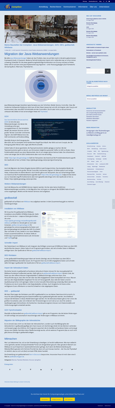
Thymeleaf (43, 112)
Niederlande (102, 166)
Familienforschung (101, 153)
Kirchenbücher (90, 164)
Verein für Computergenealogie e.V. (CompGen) (22, 405)
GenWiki (105, 159)
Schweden (98, 176)
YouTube (99, 179)
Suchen (88, 67)
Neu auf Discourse (93, 16)
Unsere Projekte (32, 50)
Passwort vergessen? (92, 120)
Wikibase (27, 202)
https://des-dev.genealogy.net (51, 175)
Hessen (92, 161)
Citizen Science (102, 148)
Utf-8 (87, 27)
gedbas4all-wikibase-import (41, 250)
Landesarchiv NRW (104, 164)
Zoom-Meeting (90, 181)
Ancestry (99, 146)
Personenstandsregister (92, 171)
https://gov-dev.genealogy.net (19, 158)
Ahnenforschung (91, 146)
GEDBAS (45, 50)
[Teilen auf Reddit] (62, 369)
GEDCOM (104, 156)
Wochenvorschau (91, 179)
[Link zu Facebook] (103, 1)
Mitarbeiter (26, 360)
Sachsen (105, 174)
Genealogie (98, 159)
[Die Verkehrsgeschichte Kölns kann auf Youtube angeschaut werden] (1, 204)
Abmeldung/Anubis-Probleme (93, 60)
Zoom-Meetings (99, 181)
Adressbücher (39, 50)
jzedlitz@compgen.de (17, 357)
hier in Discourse (35, 354)
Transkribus (105, 176)
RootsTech (98, 174)
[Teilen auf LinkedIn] (41, 369)
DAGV (95, 151)
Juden (97, 161)
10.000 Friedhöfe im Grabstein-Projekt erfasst (97, 47)
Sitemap (85, 1)
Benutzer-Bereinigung (91, 23)
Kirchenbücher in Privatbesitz (93, 50)
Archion (104, 146)
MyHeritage (94, 166)
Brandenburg (95, 148)
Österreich (107, 181)
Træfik (10, 238)
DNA (94, 153)
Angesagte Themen (93, 44)
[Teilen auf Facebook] (10, 369)
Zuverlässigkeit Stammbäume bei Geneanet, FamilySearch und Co (97, 56)
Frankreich (97, 156)
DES (99, 151)
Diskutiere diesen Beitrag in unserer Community (17, 382)
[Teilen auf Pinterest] (30, 369)
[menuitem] (85, 1)
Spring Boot (38, 360)
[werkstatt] (40, 29)
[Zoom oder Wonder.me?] (113, 204)
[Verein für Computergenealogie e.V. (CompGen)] (13, 7)
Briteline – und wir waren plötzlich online (96, 53)
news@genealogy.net (93, 135)
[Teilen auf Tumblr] (51, 369)
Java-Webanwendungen (18, 58)
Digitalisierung (105, 151)
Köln (97, 164)
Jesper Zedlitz (53, 50)
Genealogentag (90, 159)
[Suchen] (108, 71)
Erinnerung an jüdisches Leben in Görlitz (96, 18)
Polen (101, 171)
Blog (100, 1)
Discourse (31, 360)
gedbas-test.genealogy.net (21, 225)
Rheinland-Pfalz (91, 174)
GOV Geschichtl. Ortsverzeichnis (20, 50)
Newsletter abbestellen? (92, 118)
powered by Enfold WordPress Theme (42, 405)
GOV (88, 161)
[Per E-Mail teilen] (72, 369)
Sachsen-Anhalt (90, 176)
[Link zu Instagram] (106, 1)
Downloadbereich (93, 1)
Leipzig (88, 166)
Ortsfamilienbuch (100, 169)
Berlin (88, 148)
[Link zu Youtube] (109, 1)
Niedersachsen (90, 169)
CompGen (89, 151)
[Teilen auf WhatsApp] (20, 369)
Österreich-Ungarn (91, 184)
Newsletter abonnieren (92, 116)
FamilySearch (90, 156)
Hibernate (14, 360)
